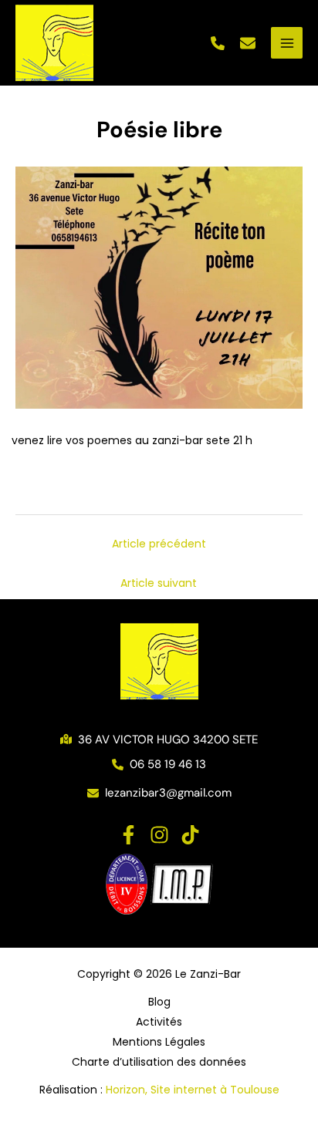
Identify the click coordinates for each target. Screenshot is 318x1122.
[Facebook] (128, 834)
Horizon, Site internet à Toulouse (192, 1089)
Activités (159, 1021)
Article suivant (158, 583)
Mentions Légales (159, 1042)
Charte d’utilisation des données (159, 1062)
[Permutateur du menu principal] (287, 43)
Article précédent (159, 543)
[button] (218, 43)
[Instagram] (159, 834)
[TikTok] (190, 834)
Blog (159, 1001)
